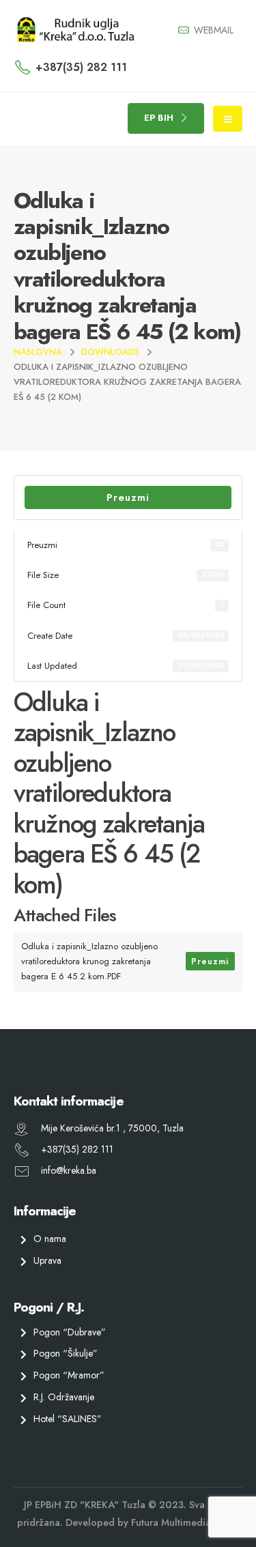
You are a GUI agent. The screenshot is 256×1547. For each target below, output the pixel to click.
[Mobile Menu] (227, 119)
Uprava (47, 1260)
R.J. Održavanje (63, 1397)
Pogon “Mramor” (68, 1375)
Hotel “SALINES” (67, 1418)
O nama (49, 1238)
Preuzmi (128, 497)
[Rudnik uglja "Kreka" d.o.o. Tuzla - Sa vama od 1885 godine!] (75, 30)
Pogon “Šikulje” (65, 1353)
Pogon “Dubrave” (69, 1331)
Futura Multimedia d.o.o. (185, 1522)
